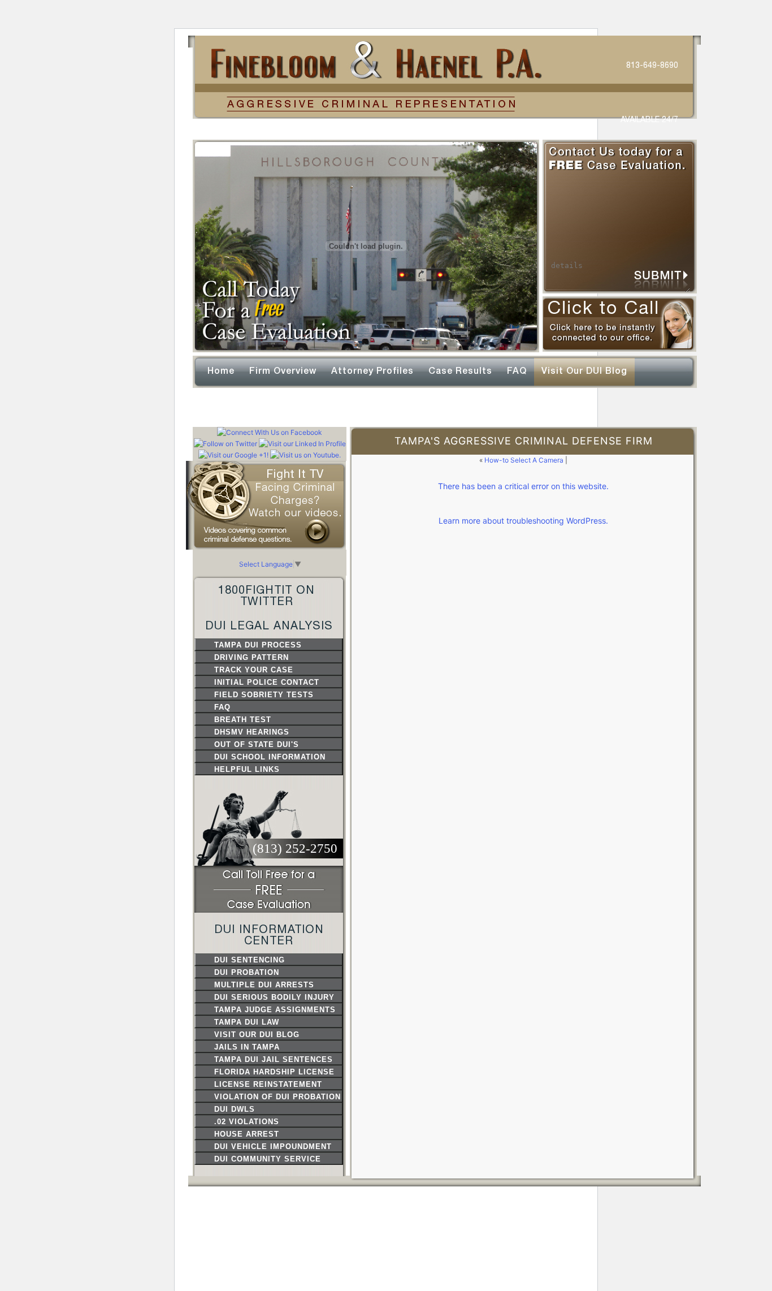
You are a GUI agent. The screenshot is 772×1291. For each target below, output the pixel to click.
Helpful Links (247, 769)
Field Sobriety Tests (264, 694)
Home (221, 370)
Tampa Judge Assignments (275, 1009)
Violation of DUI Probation (277, 1097)
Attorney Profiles (372, 370)
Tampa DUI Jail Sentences (273, 1059)
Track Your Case (253, 670)
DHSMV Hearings (251, 732)
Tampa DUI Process (258, 645)
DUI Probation (246, 972)
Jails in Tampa (247, 1047)
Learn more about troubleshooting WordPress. (523, 520)
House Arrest (246, 1134)
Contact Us (234, 406)
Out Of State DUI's (256, 744)
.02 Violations (246, 1121)
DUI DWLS (234, 1109)
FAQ (517, 370)
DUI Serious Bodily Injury (274, 997)
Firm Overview (282, 370)
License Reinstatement (268, 1084)
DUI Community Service (267, 1159)
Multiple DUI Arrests (264, 985)
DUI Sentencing (249, 960)
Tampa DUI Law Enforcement (246, 1023)
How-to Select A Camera (523, 460)
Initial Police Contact (266, 682)
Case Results (460, 370)
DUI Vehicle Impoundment (273, 1146)
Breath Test (242, 719)
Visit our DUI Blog (584, 370)
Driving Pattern (251, 657)
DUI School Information (270, 757)
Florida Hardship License (274, 1072)
